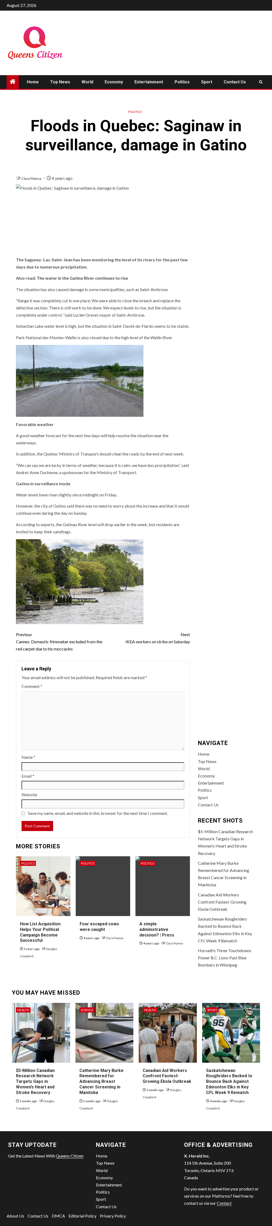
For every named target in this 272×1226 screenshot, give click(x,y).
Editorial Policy (82, 1215)
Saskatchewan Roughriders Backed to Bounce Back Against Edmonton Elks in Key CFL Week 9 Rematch (229, 1081)
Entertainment (148, 81)
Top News (60, 81)
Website (29, 794)
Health (23, 1010)
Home (33, 81)
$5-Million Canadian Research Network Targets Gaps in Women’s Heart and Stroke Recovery (35, 1081)
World (87, 81)
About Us (15, 1215)
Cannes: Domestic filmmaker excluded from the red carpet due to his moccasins (59, 641)
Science (87, 1010)
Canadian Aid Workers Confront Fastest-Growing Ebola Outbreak (222, 902)
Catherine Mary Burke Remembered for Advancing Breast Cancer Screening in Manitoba (101, 1081)
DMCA (58, 1215)
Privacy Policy (113, 1215)
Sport (206, 81)
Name (28, 757)
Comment (32, 686)
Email (28, 775)
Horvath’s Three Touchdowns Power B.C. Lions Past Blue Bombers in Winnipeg (224, 957)
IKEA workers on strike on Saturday (157, 638)
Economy (114, 81)
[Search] (260, 82)
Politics (182, 81)
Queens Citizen (69, 1155)
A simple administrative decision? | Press (156, 929)
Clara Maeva (31, 178)
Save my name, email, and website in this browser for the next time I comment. (98, 813)
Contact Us (235, 81)
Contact (224, 1203)
